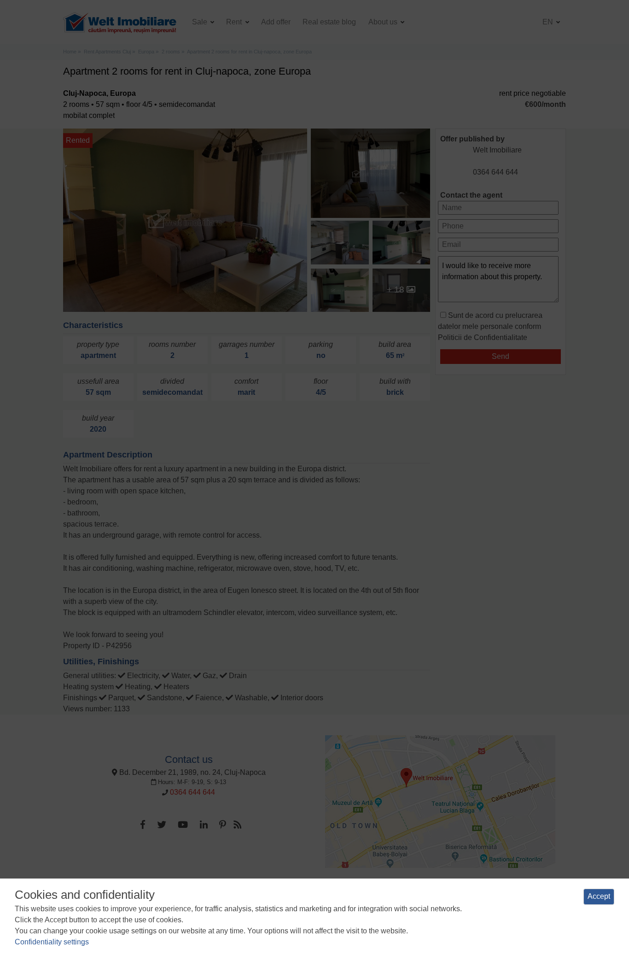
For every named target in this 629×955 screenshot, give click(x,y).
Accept (599, 896)
